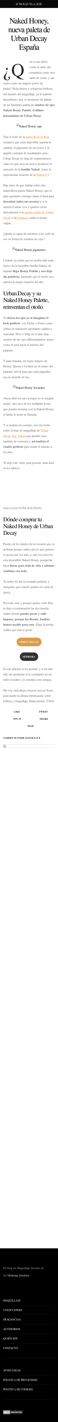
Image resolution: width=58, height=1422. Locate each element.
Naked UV (42, 175)
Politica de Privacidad (20, 1380)
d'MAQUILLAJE (29, 4)
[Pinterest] (34, 1288)
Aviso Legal (12, 1370)
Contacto (10, 1348)
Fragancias (12, 1319)
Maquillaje (12, 1300)
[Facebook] (24, 1288)
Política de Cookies (18, 1389)
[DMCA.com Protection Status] (13, 1412)
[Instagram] (29, 1288)
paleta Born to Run (37, 137)
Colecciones (12, 1310)
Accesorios (11, 1329)
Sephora (23, 218)
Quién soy (10, 1338)
